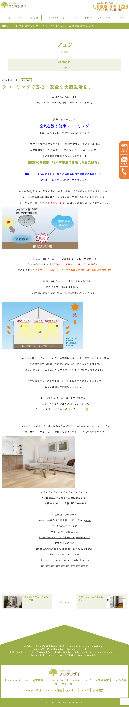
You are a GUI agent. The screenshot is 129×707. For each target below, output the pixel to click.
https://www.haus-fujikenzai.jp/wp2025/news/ (64, 548)
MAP (88, 520)
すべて (57, 67)
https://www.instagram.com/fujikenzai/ (64, 560)
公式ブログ (69, 67)
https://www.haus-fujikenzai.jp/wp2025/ (64, 537)
